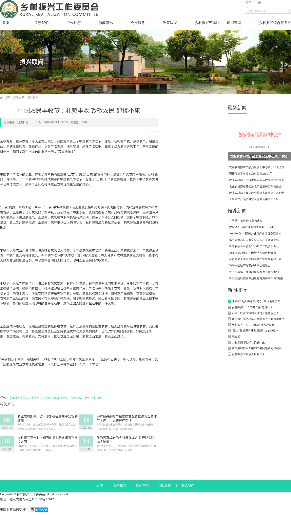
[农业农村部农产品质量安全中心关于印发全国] (259, 140)
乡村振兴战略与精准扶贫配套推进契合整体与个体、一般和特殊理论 (127, 418)
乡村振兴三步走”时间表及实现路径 (253, 324)
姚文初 (236, 336)
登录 (248, 2)
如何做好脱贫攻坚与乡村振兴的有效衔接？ (258, 318)
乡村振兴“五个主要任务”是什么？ (252, 307)
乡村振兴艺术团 (207, 23)
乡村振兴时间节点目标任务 (248, 354)
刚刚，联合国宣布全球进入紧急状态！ (255, 313)
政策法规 (170, 23)
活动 (104, 293)
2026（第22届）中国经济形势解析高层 (252, 252)
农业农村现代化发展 (55, 397)
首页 (6, 23)
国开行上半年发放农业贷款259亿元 (250, 173)
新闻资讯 (106, 23)
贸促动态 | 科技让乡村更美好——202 (251, 227)
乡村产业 (17, 397)
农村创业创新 (93, 397)
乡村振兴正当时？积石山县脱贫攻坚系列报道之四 (47, 439)
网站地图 (165, 485)
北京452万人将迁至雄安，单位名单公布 (256, 301)
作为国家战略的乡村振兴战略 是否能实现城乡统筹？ (125, 439)
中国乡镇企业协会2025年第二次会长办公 (254, 246)
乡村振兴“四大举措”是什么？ (249, 342)
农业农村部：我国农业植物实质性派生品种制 (256, 192)
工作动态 (74, 23)
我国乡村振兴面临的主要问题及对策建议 (257, 348)
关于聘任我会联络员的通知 (245, 220)
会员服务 (138, 23)
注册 (258, 2)
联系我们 (188, 485)
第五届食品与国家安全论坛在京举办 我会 (254, 239)
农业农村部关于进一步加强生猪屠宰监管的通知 (47, 418)
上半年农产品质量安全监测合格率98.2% (253, 199)
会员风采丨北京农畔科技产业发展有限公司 (255, 259)
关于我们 (41, 23)
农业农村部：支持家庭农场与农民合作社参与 (256, 180)
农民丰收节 (33, 397)
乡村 (76, 260)
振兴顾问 (32, 97)
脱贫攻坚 (76, 397)
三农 (71, 174)
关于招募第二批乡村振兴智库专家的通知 (254, 272)
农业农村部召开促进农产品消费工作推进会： (256, 186)
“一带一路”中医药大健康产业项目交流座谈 (255, 233)
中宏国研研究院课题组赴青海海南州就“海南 (256, 278)
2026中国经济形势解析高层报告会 (250, 265)
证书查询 (234, 23)
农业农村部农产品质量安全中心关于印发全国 (256, 167)
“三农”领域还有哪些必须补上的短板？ (255, 330)
